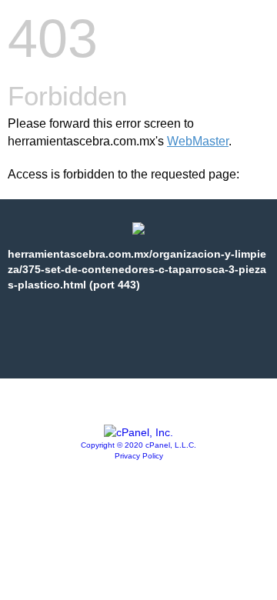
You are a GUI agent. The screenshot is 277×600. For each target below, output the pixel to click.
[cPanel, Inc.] (138, 432)
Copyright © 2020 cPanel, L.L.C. (138, 445)
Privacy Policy (139, 456)
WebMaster (198, 141)
